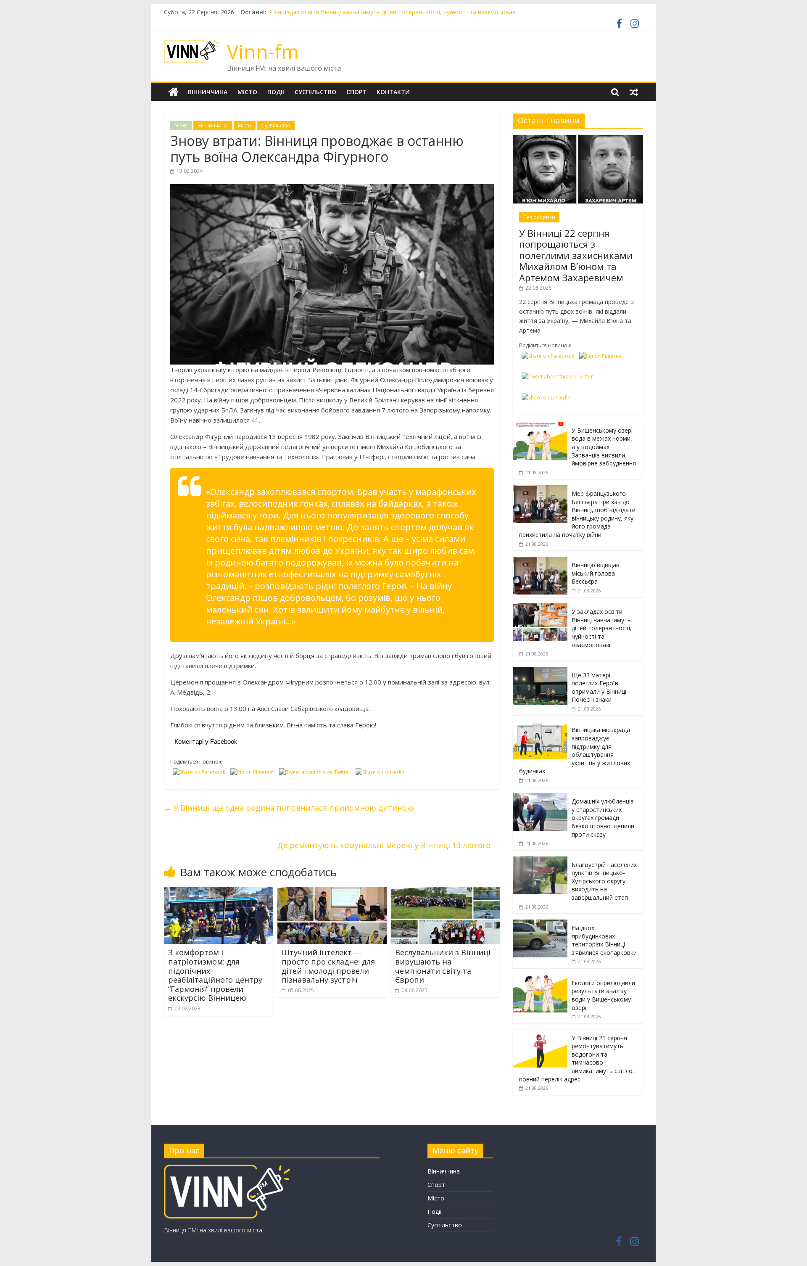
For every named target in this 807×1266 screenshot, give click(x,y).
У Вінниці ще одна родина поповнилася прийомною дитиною (289, 808)
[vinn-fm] (227, 1169)
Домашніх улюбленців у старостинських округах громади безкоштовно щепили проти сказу (603, 817)
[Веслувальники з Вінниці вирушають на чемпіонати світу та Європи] (445, 891)
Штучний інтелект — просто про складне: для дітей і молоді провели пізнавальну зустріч (328, 966)
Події (276, 92)
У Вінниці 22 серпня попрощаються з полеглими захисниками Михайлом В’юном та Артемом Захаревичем (576, 255)
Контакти (393, 92)
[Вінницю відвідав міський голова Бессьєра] (540, 561)
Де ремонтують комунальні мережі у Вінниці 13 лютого (388, 845)
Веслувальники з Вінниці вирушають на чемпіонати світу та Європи (443, 966)
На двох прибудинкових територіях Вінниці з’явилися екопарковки (604, 940)
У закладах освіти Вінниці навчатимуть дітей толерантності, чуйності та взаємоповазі (602, 628)
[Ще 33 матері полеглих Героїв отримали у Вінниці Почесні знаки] (540, 671)
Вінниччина (207, 92)
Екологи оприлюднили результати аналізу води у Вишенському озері (603, 995)
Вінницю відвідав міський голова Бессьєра (328, 12)
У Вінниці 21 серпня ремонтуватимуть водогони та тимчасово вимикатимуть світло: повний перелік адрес (576, 1058)
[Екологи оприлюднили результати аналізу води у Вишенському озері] (540, 979)
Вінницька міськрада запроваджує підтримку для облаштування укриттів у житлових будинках (574, 750)
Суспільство (315, 92)
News (180, 125)
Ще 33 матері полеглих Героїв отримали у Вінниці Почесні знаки (599, 687)
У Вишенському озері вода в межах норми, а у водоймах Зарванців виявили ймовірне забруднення (604, 446)
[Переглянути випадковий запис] (634, 92)
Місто (247, 92)
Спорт (356, 92)
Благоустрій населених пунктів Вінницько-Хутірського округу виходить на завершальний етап (604, 881)
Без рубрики (539, 217)
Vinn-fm (263, 51)
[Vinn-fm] (173, 92)
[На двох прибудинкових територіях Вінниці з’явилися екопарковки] (540, 924)
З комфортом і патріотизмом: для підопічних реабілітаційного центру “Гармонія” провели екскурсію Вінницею (215, 975)
